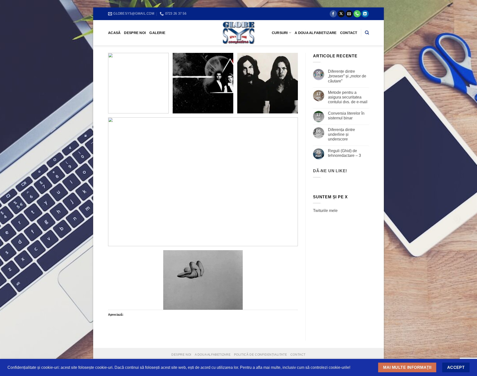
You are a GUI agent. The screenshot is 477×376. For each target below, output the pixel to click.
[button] (138, 83)
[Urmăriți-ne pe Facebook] (333, 14)
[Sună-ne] (357, 14)
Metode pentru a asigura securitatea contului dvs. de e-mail (347, 97)
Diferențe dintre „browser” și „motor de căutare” (347, 76)
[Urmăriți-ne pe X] (341, 14)
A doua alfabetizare (315, 33)
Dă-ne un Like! (330, 171)
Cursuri (280, 33)
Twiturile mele (325, 210)
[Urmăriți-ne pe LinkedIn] (365, 14)
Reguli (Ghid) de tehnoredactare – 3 (344, 153)
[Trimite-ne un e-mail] (349, 14)
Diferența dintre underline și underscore (341, 134)
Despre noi (135, 33)
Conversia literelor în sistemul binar (346, 115)
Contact (349, 33)
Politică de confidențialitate (260, 354)
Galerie (157, 33)
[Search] (367, 32)
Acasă (114, 33)
